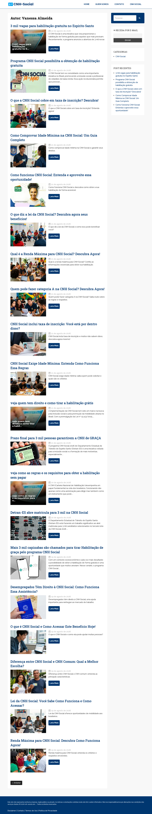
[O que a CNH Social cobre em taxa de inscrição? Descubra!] (28, 116)
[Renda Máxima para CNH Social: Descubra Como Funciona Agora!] (28, 760)
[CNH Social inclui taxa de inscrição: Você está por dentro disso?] (28, 344)
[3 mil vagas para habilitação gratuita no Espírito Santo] (28, 41)
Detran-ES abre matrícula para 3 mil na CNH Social (49, 512)
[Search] (139, 18)
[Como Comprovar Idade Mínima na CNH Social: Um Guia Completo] (28, 155)
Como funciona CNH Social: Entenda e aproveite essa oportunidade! (128, 108)
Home (86, 4)
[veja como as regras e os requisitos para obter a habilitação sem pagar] (28, 493)
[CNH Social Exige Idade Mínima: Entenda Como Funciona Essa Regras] (28, 383)
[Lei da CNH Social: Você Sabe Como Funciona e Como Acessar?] (28, 721)
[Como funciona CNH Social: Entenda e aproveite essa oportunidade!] (28, 195)
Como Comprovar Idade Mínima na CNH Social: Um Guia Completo (127, 98)
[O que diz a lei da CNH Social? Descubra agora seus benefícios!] (28, 234)
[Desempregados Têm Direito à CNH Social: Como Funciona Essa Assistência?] (28, 607)
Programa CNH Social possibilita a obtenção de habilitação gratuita (127, 82)
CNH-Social (23, 4)
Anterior (17, 783)
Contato (119, 4)
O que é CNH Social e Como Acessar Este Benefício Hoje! (52, 626)
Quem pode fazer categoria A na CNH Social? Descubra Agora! (57, 289)
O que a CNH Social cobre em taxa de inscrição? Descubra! (54, 100)
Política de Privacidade (48, 811)
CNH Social (135, 4)
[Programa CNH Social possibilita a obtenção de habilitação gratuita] (28, 81)
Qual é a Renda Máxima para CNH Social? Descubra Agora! (55, 254)
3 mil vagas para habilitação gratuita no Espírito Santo (52, 26)
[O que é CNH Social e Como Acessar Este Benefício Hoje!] (28, 642)
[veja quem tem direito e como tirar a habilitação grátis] (28, 418)
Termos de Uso (31, 811)
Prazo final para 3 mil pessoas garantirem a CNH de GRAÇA (55, 438)
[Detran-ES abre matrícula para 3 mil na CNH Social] (28, 528)
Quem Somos (102, 4)
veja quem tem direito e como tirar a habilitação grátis (51, 403)
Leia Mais (54, 49)
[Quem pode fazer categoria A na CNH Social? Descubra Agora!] (28, 304)
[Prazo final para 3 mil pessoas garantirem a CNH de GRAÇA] (28, 453)
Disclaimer (12, 811)
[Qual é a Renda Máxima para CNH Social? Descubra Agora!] (28, 269)
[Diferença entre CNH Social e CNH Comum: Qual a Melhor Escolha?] (28, 681)
